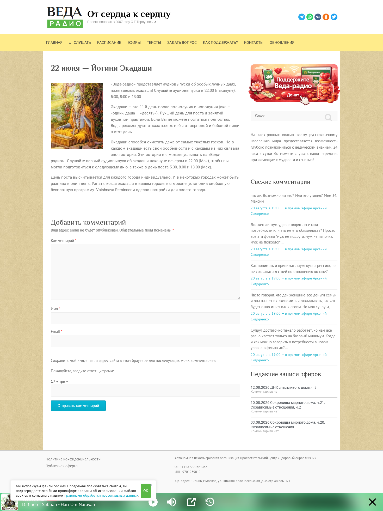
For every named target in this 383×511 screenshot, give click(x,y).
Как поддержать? (220, 42)
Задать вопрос (182, 42)
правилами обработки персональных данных (101, 495)
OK (145, 490)
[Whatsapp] (309, 17)
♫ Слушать (80, 42)
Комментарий (63, 240)
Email (56, 331)
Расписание (109, 42)
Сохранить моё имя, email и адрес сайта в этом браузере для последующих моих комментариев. (133, 360)
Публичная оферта (62, 466)
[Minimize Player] (372, 502)
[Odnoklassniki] (326, 17)
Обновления (282, 42)
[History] (210, 502)
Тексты (154, 42)
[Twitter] (334, 17)
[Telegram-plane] (301, 17)
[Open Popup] (191, 502)
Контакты (253, 42)
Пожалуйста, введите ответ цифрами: (82, 370)
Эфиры (134, 42)
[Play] (153, 502)
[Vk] (317, 17)
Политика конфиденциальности (73, 459)
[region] (83, 490)
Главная (54, 42)
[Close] (151, 485)
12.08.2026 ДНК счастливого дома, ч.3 (284, 387)
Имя (55, 308)
